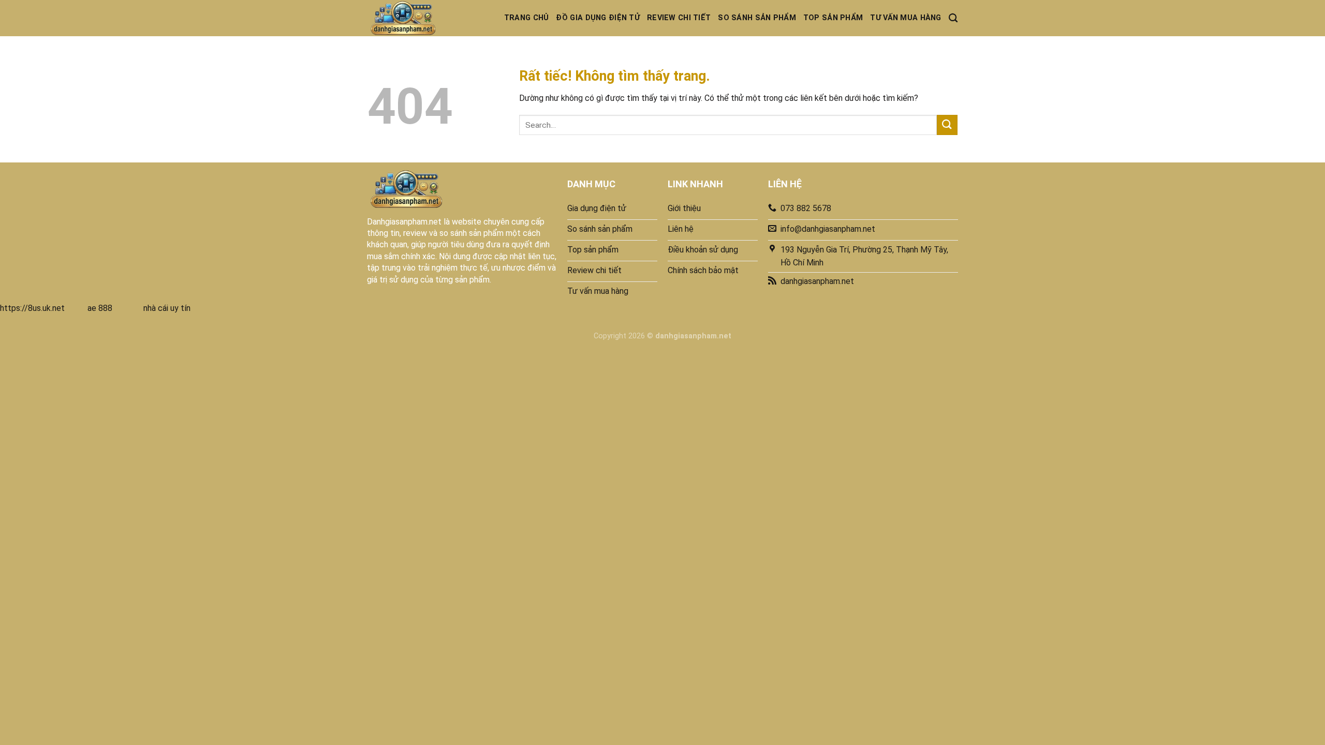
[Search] (953, 18)
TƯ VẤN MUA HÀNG (905, 17)
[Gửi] (947, 125)
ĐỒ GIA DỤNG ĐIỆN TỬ (597, 17)
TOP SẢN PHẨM (833, 17)
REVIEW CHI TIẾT (679, 17)
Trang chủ (526, 17)
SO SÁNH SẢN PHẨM (757, 17)
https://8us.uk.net (32, 308)
